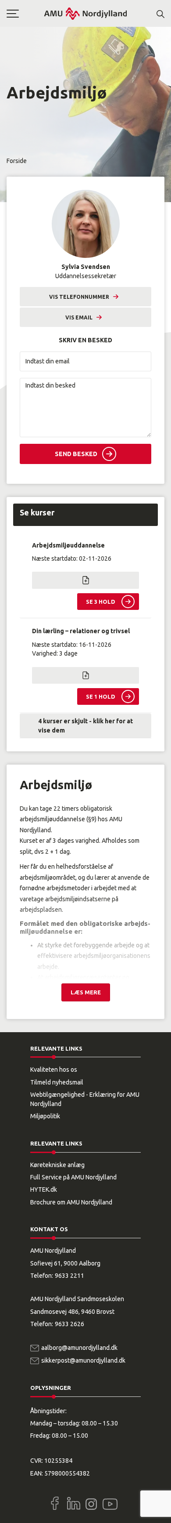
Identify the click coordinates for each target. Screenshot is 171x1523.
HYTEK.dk (43, 1189)
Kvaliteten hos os (53, 1069)
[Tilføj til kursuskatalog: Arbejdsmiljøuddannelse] (85, 580)
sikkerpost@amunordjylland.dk (83, 1360)
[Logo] (85, 13)
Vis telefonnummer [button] (79, 297)
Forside (17, 160)
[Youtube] (110, 1502)
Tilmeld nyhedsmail (56, 1082)
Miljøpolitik (45, 1116)
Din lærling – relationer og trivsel (81, 631)
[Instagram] (91, 1504)
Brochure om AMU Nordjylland (71, 1202)
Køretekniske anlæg (57, 1164)
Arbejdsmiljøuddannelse (68, 545)
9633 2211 (69, 1275)
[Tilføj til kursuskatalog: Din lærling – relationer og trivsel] (85, 675)
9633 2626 (69, 1323)
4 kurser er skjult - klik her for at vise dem (85, 725)
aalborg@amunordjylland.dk (79, 1347)
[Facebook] (54, 1503)
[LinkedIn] (73, 1503)
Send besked (76, 453)
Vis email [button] (79, 317)
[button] (25, 14)
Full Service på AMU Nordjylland (73, 1177)
